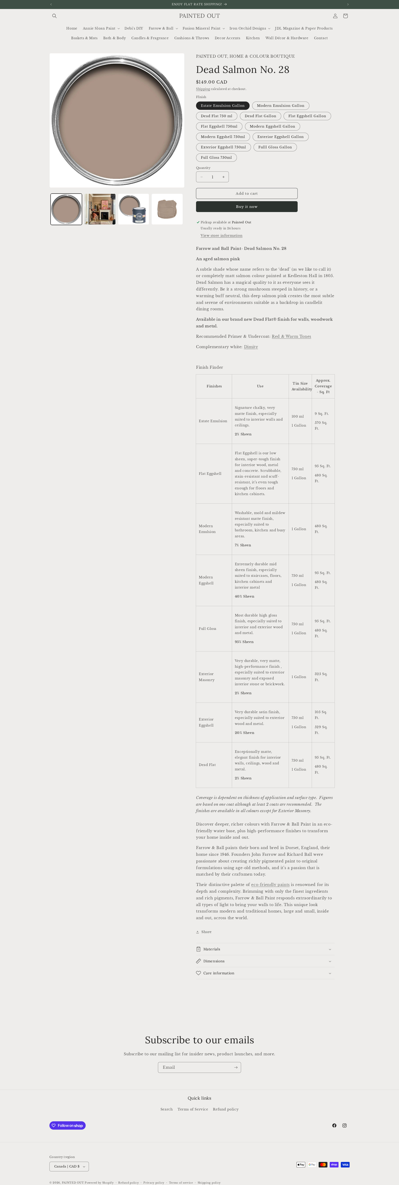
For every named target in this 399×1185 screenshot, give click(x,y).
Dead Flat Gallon (260, 116)
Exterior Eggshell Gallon (280, 137)
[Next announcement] (348, 4)
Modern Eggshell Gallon (272, 126)
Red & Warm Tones (291, 336)
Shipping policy (209, 1182)
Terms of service (181, 1182)
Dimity (251, 346)
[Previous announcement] (51, 4)
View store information (221, 235)
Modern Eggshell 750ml (223, 137)
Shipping (203, 89)
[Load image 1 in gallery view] (66, 209)
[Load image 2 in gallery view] (100, 209)
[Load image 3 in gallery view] (133, 209)
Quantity (203, 168)
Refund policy (226, 1109)
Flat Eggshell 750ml (219, 126)
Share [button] (206, 932)
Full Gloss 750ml (216, 158)
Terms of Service (193, 1109)
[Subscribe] (236, 1067)
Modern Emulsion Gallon (281, 106)
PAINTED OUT (73, 1182)
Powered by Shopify (99, 1182)
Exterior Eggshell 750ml (223, 147)
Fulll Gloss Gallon (275, 147)
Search (166, 1109)
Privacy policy (153, 1182)
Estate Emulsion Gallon (223, 106)
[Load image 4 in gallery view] (167, 209)
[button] (54, 16)
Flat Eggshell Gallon (307, 116)
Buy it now (247, 206)
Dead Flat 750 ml (217, 116)
